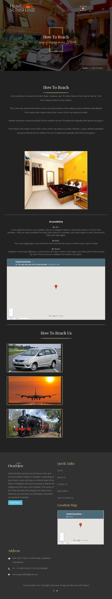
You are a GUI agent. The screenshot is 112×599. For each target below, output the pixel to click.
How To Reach (97, 68)
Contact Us (62, 484)
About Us (61, 477)
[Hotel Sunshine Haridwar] (31, 11)
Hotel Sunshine (30, 585)
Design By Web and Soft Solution (74, 585)
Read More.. (15, 502)
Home (85, 68)
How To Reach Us (65, 497)
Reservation (62, 491)
